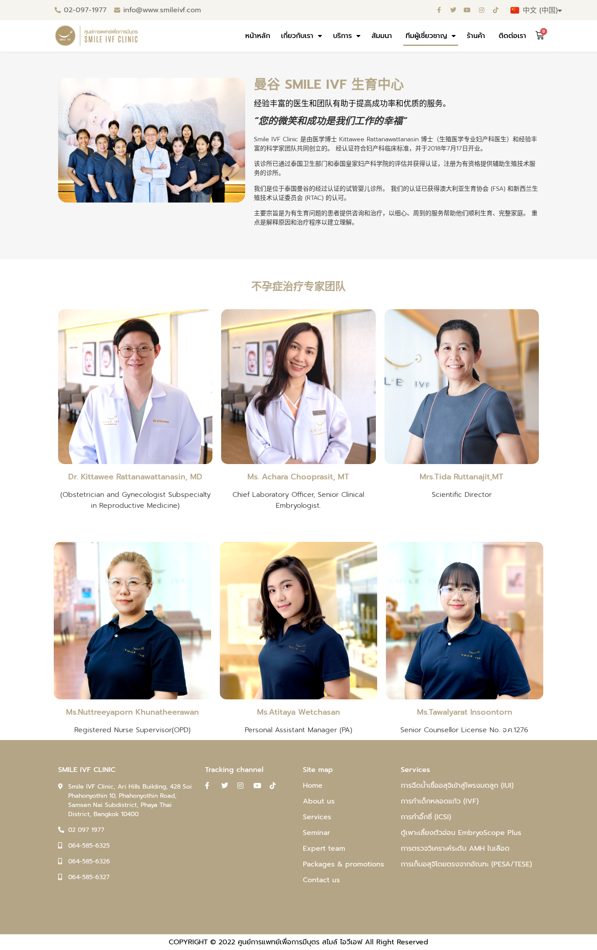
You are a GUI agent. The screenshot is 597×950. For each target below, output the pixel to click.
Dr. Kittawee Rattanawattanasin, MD (135, 477)
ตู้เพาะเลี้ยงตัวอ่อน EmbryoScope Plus (461, 833)
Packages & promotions (343, 864)
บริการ (342, 36)
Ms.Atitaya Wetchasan (298, 712)
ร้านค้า (477, 36)
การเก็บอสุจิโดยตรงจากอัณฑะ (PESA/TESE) (466, 864)
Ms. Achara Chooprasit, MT (298, 477)
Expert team (324, 848)
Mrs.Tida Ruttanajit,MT (461, 477)
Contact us (321, 880)
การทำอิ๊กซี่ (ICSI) (426, 817)
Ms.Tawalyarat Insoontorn (464, 712)
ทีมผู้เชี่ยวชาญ (426, 36)
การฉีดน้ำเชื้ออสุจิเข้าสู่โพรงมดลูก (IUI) (457, 785)
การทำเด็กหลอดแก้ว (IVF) (440, 801)
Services (317, 817)
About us (319, 801)
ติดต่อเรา (512, 36)
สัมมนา (383, 36)
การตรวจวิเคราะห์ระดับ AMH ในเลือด (455, 848)
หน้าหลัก (257, 36)
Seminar (316, 833)
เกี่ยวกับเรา (297, 36)
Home (313, 785)
